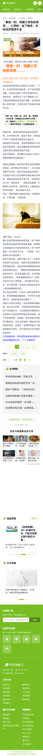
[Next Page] (31, 347)
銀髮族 (14, 353)
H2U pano (26, 733)
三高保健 (26, 692)
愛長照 (30, 18)
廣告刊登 (6, 722)
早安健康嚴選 (27, 722)
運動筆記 (26, 736)
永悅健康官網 (27, 714)
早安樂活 (6, 703)
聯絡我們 (6, 718)
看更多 (34, 518)
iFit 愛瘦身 (26, 744)
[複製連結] (29, 360)
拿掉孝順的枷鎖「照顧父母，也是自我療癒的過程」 (21, 377)
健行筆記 (26, 740)
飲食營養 (6, 688)
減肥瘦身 (26, 688)
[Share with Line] (20, 360)
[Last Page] (35, 347)
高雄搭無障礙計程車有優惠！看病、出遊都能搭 (21, 396)
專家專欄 (12, 18)
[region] (21, 120)
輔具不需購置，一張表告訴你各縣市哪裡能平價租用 (21, 390)
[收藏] (9, 360)
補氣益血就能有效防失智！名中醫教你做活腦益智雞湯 (21, 383)
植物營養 (26, 699)
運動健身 (6, 692)
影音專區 (6, 695)
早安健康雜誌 (27, 725)
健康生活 (26, 684)
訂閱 (35, 620)
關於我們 (6, 714)
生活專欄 (21, 18)
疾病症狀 (6, 684)
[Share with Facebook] (25, 360)
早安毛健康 (27, 729)
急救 (23, 353)
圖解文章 (6, 699)
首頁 (4, 18)
